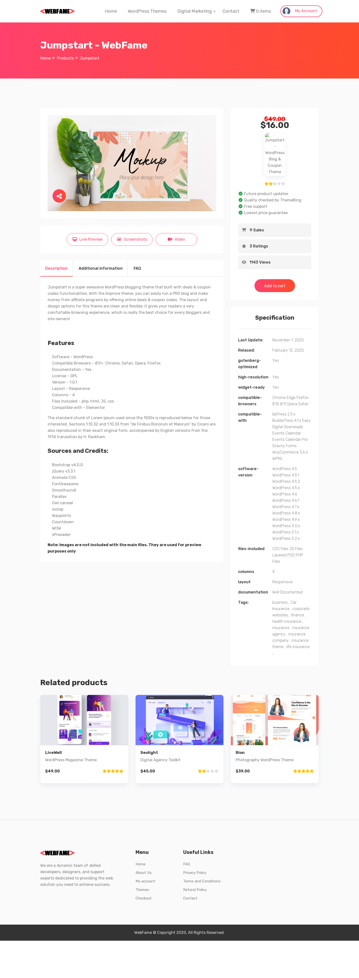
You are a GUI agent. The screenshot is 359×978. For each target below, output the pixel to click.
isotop (57, 509)
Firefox (302, 397)
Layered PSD (283, 555)
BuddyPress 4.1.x (286, 420)
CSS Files (280, 548)
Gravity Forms (284, 446)
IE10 (275, 404)
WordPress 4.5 (284, 468)
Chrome (279, 397)
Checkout (144, 898)
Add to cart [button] (84, 755)
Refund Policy (195, 890)
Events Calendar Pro (290, 439)
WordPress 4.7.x (285, 506)
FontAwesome (65, 484)
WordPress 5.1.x (285, 532)
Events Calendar (286, 433)
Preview (88, 722)
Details (88, 739)
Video (180, 239)
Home (111, 11)
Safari (303, 404)
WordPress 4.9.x (285, 519)
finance (297, 615)
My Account (305, 11)
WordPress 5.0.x (286, 526)
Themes (142, 890)
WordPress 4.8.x (286, 513)
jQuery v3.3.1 (63, 471)
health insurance (286, 621)
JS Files (296, 548)
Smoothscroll (64, 490)
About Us (144, 872)
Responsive (282, 582)
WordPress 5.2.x (286, 538)
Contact (230, 11)
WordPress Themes (147, 11)
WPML (277, 458)
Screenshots (135, 239)
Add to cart (274, 286)
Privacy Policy (194, 872)
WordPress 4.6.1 (285, 500)
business (280, 602)
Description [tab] (56, 268)
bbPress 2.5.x (283, 414)
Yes (275, 360)
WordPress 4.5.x (286, 487)
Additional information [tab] (101, 268)
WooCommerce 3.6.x (290, 452)
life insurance (298, 646)
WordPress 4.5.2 (286, 481)
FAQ (186, 864)
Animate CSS (64, 477)
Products (65, 58)
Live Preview (91, 239)
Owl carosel (62, 503)
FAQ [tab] (137, 268)
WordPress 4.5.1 (285, 475)
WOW (56, 528)
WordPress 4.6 (284, 494)
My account (145, 881)
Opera (292, 404)
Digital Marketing (194, 11)
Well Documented (287, 592)
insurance (280, 627)
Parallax (59, 496)
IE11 (283, 404)
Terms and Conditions (202, 881)
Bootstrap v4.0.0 (67, 465)
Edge (291, 397)
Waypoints (61, 515)
